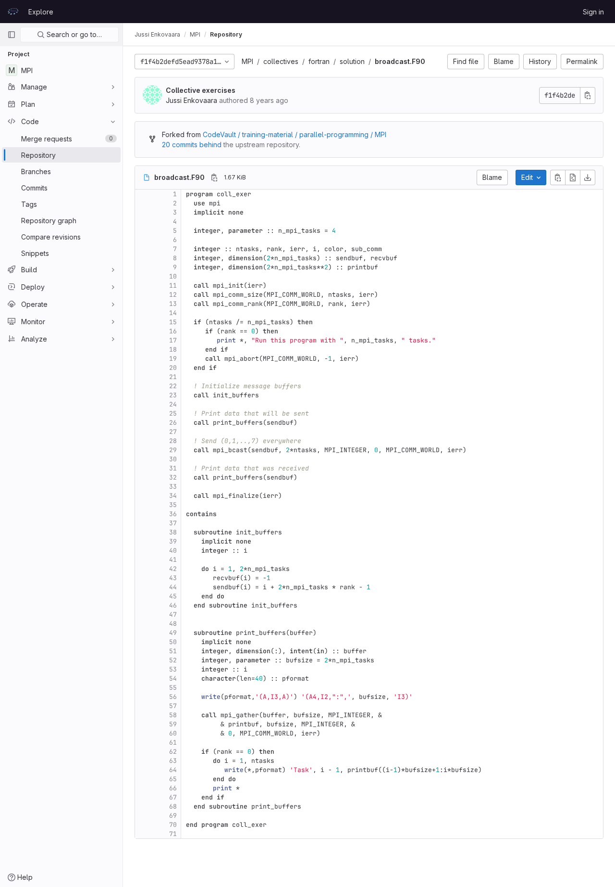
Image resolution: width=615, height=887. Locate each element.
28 (173, 441)
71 (173, 834)
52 (173, 660)
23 (173, 395)
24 (173, 404)
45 (173, 596)
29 (173, 450)
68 (173, 806)
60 (173, 733)
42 (173, 569)
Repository (226, 34)
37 (173, 523)
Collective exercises (200, 90)
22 (173, 386)
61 (173, 742)
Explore (40, 12)
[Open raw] (572, 177)
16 (173, 331)
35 (173, 505)
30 (173, 459)
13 (173, 304)
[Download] (587, 177)
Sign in (593, 12)
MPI (247, 61)
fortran (319, 61)
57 (173, 706)
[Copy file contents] (558, 177)
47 (173, 614)
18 (173, 349)
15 (173, 322)
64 (173, 770)
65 (173, 779)
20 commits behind (191, 144)
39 (173, 541)
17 (173, 340)
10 (173, 276)
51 (173, 651)
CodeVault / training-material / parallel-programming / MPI (294, 134)
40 (173, 550)
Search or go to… (73, 34)
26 (173, 422)
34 (173, 496)
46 (173, 605)
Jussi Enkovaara (157, 34)
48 (173, 624)
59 (173, 724)
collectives (280, 61)
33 (173, 486)
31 (173, 468)
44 (173, 587)
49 (173, 633)
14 (173, 313)
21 (173, 377)
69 (173, 815)
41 (173, 560)
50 (173, 642)
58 (173, 715)
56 (173, 697)
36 (173, 514)
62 (173, 752)
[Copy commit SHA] (587, 95)
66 (173, 788)
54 (173, 678)
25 (173, 413)
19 (173, 359)
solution (352, 61)
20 (173, 368)
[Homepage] (13, 11)
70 (173, 825)
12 (173, 295)
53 (173, 669)
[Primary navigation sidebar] (11, 34)
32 (173, 477)
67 (173, 797)
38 (173, 532)
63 (173, 761)
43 (173, 578)
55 (173, 688)
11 (173, 285)
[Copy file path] (214, 177)
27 (173, 432)
